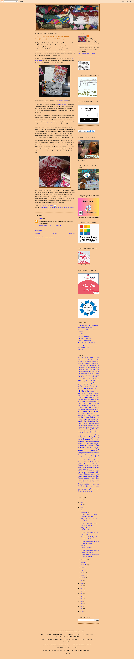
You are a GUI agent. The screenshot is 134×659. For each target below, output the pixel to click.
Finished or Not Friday (88, 409)
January (83, 577)
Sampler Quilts (95, 467)
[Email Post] (55, 205)
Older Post (72, 233)
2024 (81, 505)
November (84, 560)
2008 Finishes (93, 358)
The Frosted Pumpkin (62, 100)
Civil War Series (94, 397)
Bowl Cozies (81, 395)
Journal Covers (87, 425)
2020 (81, 583)
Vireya (41, 218)
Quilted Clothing (88, 458)
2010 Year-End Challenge (89, 361)
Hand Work (95, 421)
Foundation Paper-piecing (86, 413)
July (82, 567)
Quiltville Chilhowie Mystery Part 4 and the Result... (90, 542)
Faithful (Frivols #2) (83, 347)
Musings (80, 439)
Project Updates (54, 209)
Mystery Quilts (89, 439)
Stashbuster (86, 478)
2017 (81, 591)
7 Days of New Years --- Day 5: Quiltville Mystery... (89, 520)
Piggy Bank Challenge (89, 443)
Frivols (97, 417)
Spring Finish (95, 474)
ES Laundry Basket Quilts (88, 406)
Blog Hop (92, 391)
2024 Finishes (95, 375)
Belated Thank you (95, 388)
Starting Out (91, 476)
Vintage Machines (82, 488)
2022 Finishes (81, 375)
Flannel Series (87, 411)
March (83, 572)
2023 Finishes (88, 375)
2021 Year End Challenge (92, 373)
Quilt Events (81, 454)
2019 (81, 586)
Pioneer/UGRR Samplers (85, 445)
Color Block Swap (82, 399)
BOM (87, 393)
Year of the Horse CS (83, 336)
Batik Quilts (87, 389)
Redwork (86, 465)
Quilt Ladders (84, 456)
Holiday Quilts (43, 209)
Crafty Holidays (91, 399)
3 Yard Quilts (95, 377)
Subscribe (88, 120)
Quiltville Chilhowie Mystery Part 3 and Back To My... (90, 551)
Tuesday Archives (84, 484)
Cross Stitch (44, 207)
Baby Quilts (91, 385)
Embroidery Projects (87, 405)
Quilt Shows (91, 456)
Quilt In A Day (88, 454)
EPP (95, 405)
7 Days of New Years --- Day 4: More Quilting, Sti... (89, 524)
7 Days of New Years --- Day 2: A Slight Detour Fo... (89, 533)
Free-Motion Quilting (88, 417)
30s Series (80, 379)
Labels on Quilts (83, 429)
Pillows (97, 443)
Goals (90, 421)
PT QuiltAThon (90, 450)
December (84, 512)
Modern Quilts (85, 435)
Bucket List (88, 395)
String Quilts (95, 478)
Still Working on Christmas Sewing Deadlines (88, 546)
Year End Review (91, 492)
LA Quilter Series (94, 427)
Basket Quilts (90, 387)
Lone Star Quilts (82, 431)
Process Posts (84, 447)
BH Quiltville (83, 391)
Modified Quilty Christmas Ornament (88, 345)
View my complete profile (86, 53)
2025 (81, 502)
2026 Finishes (89, 377)
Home (55, 233)
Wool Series (85, 490)
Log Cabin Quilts (94, 429)
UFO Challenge (95, 486)
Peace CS (80, 349)
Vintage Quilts (90, 488)
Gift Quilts (84, 421)
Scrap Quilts (83, 469)
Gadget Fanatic (83, 419)
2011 (81, 606)
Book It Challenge (94, 393)
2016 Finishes (85, 367)
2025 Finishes (81, 377)
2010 (81, 609)
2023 (81, 507)
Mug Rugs (96, 437)
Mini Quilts (82, 433)
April (82, 570)
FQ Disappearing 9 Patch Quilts (59, 207)
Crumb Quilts (85, 401)
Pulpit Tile (80, 334)
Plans (97, 445)
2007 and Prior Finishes (83, 357)
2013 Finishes (92, 363)
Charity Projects (83, 397)
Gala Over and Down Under (85, 327)
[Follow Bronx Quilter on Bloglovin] (86, 132)
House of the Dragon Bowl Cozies (87, 343)
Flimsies (96, 411)
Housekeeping (91, 423)
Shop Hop (92, 470)
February (83, 575)
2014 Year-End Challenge (89, 365)
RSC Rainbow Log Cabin (84, 338)
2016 (81, 593)
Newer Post (38, 233)
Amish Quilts (86, 383)
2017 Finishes (93, 367)
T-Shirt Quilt (88, 480)
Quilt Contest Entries (94, 452)
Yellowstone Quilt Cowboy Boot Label (88, 325)
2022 (81, 510)
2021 (81, 581)
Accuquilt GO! (90, 381)
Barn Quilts (84, 387)
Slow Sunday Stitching (88, 473)
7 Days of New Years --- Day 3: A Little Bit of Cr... (89, 529)
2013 (81, 601)
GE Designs (91, 419)
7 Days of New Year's (89, 379)
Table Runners (95, 480)
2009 (81, 611)
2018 (81, 588)
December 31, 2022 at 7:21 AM (50, 226)
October (83, 562)
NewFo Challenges (89, 441)
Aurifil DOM (85, 385)
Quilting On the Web (89, 461)
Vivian (91, 36)
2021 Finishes (82, 373)
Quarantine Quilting (83, 452)
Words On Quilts (82, 492)
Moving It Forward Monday (85, 437)
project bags (49, 122)
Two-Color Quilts (66, 209)
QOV (97, 450)
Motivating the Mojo (94, 435)
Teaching (80, 482)
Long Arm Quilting (93, 431)
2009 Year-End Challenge (89, 359)
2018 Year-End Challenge (89, 369)
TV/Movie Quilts (95, 484)
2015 (81, 596)
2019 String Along (87, 371)
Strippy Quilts (81, 480)
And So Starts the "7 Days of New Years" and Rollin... (89, 538)
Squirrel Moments (82, 476)
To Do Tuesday (89, 482)
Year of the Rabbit (57, 102)
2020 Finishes (95, 371)
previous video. (62, 104)
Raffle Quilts (86, 464)
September (84, 565)
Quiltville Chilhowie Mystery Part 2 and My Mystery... (90, 555)
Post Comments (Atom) (48, 237)
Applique (93, 383)
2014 (81, 599)
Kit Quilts (86, 427)
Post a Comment (39, 230)
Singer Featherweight (88, 472)
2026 (81, 500)
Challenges (96, 395)
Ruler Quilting (87, 467)
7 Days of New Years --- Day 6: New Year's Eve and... (89, 515)
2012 (81, 604)
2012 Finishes (85, 363)
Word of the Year (94, 490)
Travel (98, 482)
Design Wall (86, 403)
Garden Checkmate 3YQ (84, 340)
